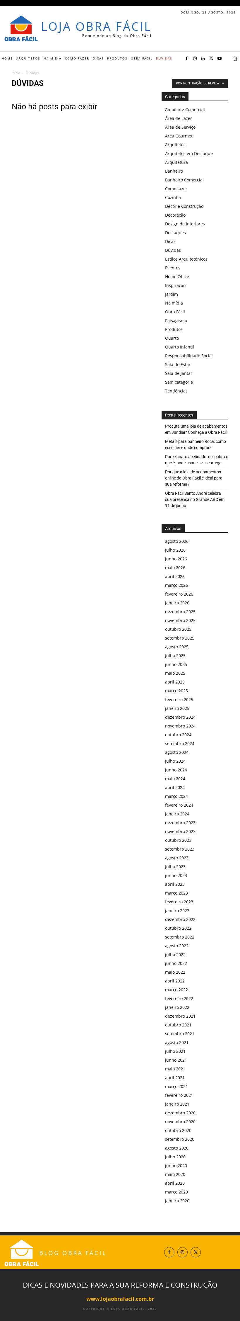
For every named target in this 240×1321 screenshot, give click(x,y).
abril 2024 (175, 787)
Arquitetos (175, 144)
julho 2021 (175, 1051)
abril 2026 (175, 576)
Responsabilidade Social (189, 355)
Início (16, 72)
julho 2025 (175, 655)
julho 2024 (175, 761)
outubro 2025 (178, 629)
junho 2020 (176, 1165)
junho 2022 (176, 963)
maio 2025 (175, 673)
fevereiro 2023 (179, 902)
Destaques (175, 232)
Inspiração (175, 285)
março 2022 (176, 989)
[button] (234, 58)
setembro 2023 (179, 849)
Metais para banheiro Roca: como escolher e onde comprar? (195, 444)
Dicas (170, 241)
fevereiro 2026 (179, 594)
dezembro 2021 (180, 1016)
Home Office (177, 276)
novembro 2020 (180, 1121)
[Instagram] (195, 59)
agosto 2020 (176, 1148)
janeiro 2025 (177, 708)
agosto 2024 (176, 752)
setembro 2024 (179, 743)
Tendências (176, 391)
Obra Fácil (175, 311)
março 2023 (176, 893)
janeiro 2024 (177, 814)
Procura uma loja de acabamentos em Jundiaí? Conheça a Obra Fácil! (196, 429)
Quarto (172, 338)
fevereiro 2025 (179, 699)
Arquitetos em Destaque (189, 153)
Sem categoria (179, 382)
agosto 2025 (176, 647)
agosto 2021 (176, 1042)
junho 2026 (176, 559)
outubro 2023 (178, 840)
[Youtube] (219, 59)
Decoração (175, 215)
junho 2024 (176, 770)
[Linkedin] (203, 59)
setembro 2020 (179, 1139)
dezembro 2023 (180, 822)
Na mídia (174, 303)
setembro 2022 (179, 937)
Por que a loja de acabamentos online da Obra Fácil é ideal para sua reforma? (193, 478)
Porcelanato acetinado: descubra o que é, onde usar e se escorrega (196, 459)
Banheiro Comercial (184, 180)
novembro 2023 (180, 831)
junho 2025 (176, 664)
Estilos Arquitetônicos (186, 259)
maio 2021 (175, 1069)
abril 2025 (175, 682)
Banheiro (174, 171)
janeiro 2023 (177, 910)
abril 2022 (175, 981)
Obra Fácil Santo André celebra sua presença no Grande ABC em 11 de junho (194, 499)
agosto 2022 (176, 945)
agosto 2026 (176, 541)
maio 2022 (175, 972)
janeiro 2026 (177, 603)
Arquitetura (176, 162)
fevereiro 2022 (179, 998)
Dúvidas (173, 250)
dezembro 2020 (180, 1113)
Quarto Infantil (179, 347)
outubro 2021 (178, 1025)
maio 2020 (175, 1174)
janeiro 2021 (177, 1104)
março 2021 (176, 1086)
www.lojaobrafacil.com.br (120, 1298)
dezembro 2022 (180, 919)
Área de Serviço (180, 127)
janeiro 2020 (177, 1200)
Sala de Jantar (178, 373)
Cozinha (173, 197)
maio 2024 (175, 778)
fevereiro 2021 (179, 1095)
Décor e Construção (184, 206)
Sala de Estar (178, 364)
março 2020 (176, 1192)
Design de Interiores (185, 224)
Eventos (172, 268)
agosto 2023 (176, 858)
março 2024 (176, 796)
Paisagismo (176, 320)
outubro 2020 (178, 1130)
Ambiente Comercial (185, 109)
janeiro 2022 (177, 1007)
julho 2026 (175, 550)
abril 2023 (175, 884)
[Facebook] (187, 59)
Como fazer (176, 188)
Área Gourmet (179, 136)
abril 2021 (175, 1077)
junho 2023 (176, 875)
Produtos (174, 329)
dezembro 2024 (180, 717)
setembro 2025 (179, 638)
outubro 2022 (178, 928)
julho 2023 (175, 866)
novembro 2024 (180, 726)
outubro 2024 (178, 734)
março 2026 (176, 585)
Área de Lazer (178, 118)
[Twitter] (211, 59)
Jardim (171, 294)
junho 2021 (176, 1060)
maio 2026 (175, 567)
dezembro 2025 (180, 611)
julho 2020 (175, 1157)
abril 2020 (175, 1183)
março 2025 (176, 690)
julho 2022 (175, 954)
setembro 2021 (179, 1033)
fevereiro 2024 (179, 805)
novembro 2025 (180, 620)
